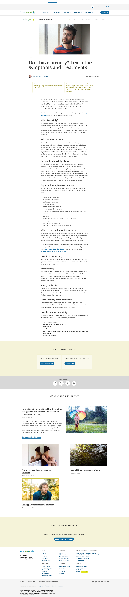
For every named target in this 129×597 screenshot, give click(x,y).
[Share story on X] (61, 383)
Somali (54, 586)
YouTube (102, 581)
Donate (100, 7)
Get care (104, 12)
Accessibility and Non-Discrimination (48, 581)
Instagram (105, 581)
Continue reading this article (31, 437)
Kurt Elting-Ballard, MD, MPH (41, 76)
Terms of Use (31, 581)
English (41, 586)
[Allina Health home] (27, 12)
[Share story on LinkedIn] (73, 383)
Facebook (93, 582)
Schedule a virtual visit (47, 363)
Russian (47, 586)
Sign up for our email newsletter (64, 539)
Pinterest (108, 581)
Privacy (22, 581)
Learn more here (52, 2)
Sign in (107, 7)
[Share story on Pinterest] (67, 383)
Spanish (60, 586)
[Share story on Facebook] (55, 383)
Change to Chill (70, 363)
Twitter (96, 582)
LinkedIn (99, 581)
